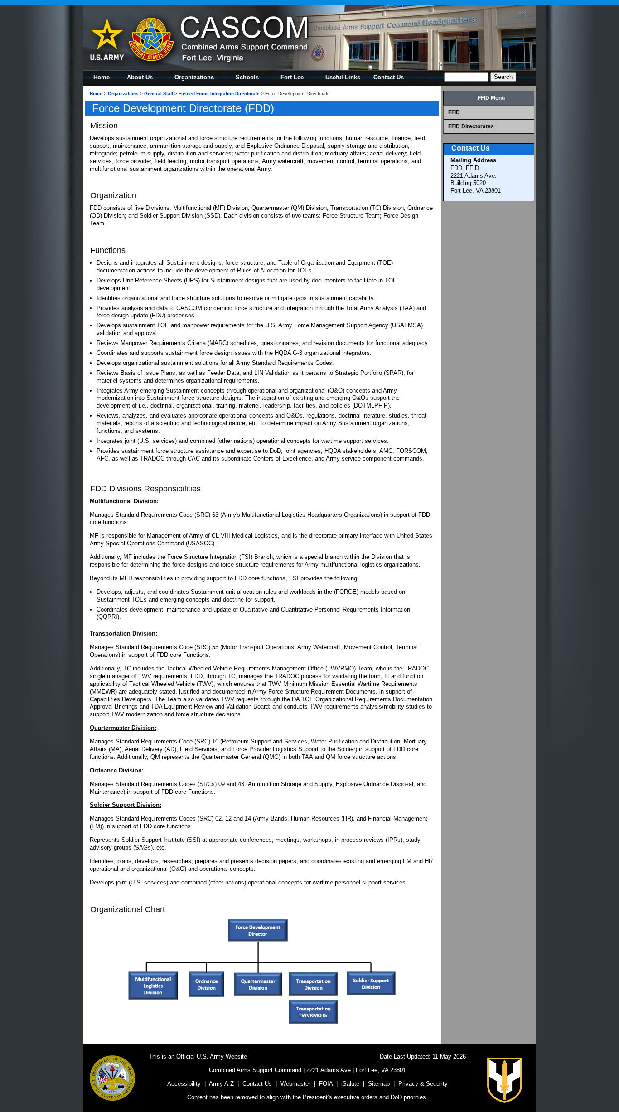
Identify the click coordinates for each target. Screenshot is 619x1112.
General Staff (158, 93)
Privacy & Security (423, 1083)
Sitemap (379, 1083)
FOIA (326, 1083)
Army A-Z (221, 1083)
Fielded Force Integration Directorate (219, 93)
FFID (454, 112)
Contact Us (257, 1083)
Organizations (123, 93)
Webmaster (295, 1083)
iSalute (350, 1083)
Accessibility (184, 1083)
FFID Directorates (471, 126)
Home (96, 93)
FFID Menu (491, 98)
